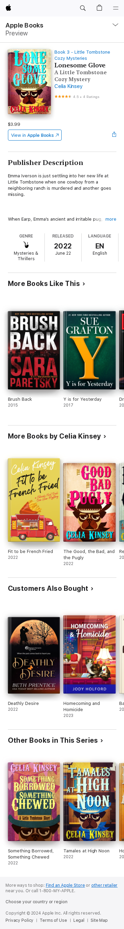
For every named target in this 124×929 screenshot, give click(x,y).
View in (32, 135)
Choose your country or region (37, 901)
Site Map (99, 920)
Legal (78, 920)
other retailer (104, 885)
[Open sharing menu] (114, 135)
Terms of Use (53, 920)
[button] (82, 8)
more (110, 219)
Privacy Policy (19, 920)
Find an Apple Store (65, 885)
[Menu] (115, 8)
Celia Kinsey (68, 86)
